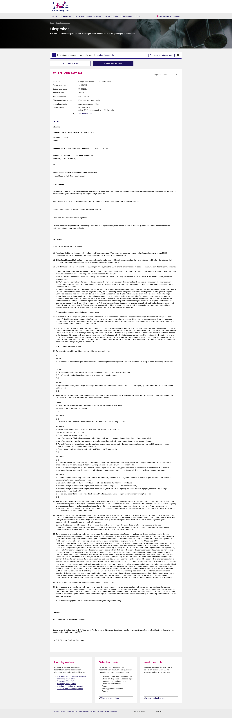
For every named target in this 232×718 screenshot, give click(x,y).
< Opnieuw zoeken (70, 63)
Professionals (126, 16)
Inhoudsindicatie (60, 104)
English (56, 711)
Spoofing (93, 711)
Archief (107, 711)
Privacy (69, 711)
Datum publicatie (60, 89)
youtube (177, 711)
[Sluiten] (178, 55)
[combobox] (165, 74)
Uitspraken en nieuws (83, 16)
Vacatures (100, 711)
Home (54, 16)
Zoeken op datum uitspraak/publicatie (71, 676)
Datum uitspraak (59, 85)
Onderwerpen (65, 16)
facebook (167, 711)
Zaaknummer (58, 93)
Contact (138, 16)
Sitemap (62, 711)
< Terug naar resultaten (113, 63)
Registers (98, 16)
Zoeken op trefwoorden (66, 679)
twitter (163, 711)
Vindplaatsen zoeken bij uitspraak (70, 686)
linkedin (174, 711)
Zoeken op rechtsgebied (66, 684)
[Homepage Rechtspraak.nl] (60, 6)
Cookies (74, 711)
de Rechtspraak (111, 16)
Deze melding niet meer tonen (161, 55)
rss (147, 711)
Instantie (56, 81)
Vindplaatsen (58, 108)
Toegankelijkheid (84, 711)
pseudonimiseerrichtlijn (105, 55)
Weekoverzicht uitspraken (155, 698)
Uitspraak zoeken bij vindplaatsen (70, 689)
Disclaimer (113, 711)
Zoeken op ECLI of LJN (66, 681)
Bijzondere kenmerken (62, 100)
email (151, 711)
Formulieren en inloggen (169, 16)
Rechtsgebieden (59, 97)
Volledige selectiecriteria (109, 698)
